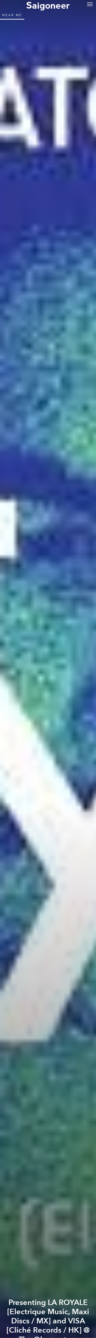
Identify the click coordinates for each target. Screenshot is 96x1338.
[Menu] (90, 4)
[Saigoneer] (48, 5)
